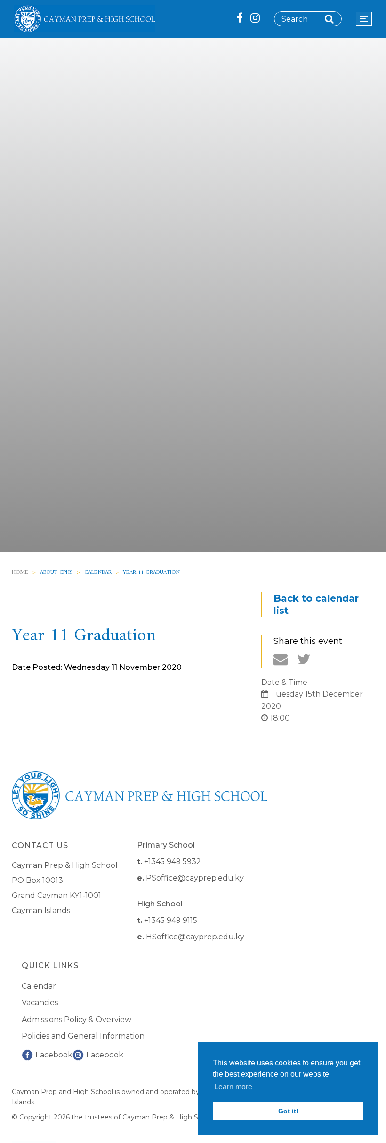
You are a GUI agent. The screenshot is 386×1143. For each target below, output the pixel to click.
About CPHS (56, 573)
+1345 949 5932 (172, 861)
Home (20, 573)
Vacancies (40, 1002)
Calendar (98, 573)
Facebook (53, 1054)
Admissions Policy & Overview (76, 1019)
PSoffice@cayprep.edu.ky (195, 877)
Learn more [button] (233, 1087)
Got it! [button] (288, 1111)
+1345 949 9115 (170, 920)
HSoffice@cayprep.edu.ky (195, 936)
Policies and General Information (83, 1036)
